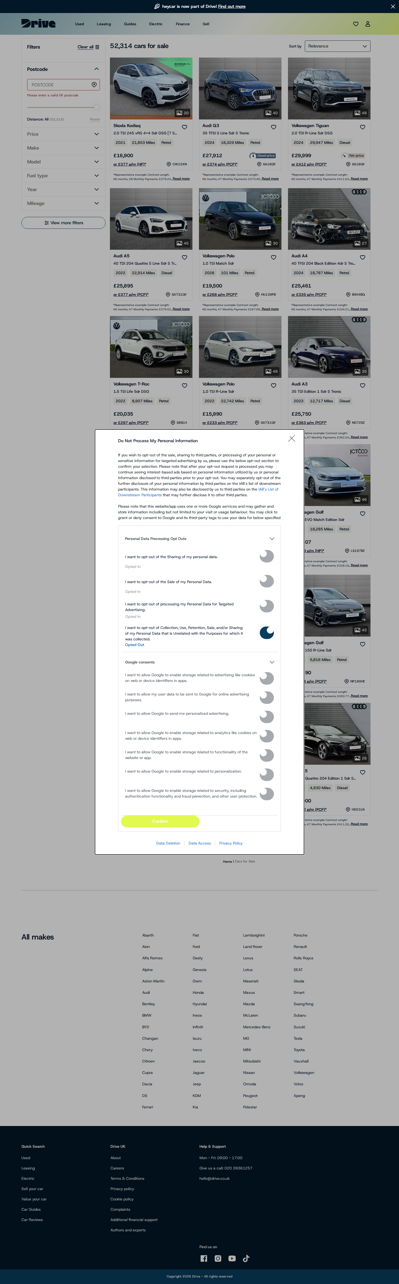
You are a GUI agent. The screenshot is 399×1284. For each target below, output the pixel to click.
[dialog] (199, 642)
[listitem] (199, 539)
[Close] (293, 441)
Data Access (200, 843)
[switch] (267, 556)
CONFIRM (160, 821)
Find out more (232, 6)
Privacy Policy (231, 843)
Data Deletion (168, 843)
